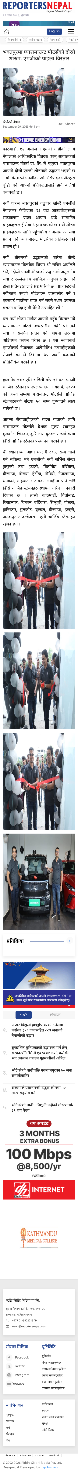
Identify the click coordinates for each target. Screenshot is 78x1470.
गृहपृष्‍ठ (10, 1415)
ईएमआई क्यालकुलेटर (54, 1369)
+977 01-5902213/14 (25, 1321)
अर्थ (8, 1428)
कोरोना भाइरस (35, 39)
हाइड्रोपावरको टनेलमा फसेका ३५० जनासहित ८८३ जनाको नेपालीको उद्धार (37, 1030)
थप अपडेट (39, 1124)
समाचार (10, 1422)
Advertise (25, 1455)
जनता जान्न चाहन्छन (53, 1417)
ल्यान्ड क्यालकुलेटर (52, 1376)
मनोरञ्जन (47, 1404)
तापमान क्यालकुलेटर (53, 1389)
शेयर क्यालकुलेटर (51, 1363)
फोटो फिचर (48, 1430)
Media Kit (54, 1455)
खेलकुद (10, 1434)
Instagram (21, 1375)
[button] (71, 31)
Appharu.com (50, 1467)
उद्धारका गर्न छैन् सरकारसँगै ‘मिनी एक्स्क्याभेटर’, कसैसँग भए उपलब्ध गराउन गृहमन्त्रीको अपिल (40, 1053)
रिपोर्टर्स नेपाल (11, 122)
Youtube (18, 1384)
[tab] (23, 1015)
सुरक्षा (45, 1424)
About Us (10, 1455)
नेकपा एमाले (55, 39)
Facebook (22, 1358)
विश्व (8, 1441)
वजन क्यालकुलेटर (52, 1382)
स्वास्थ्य (45, 1411)
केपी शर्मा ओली (14, 39)
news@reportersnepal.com (29, 1326)
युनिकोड (46, 1356)
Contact (39, 1455)
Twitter (19, 1366)
